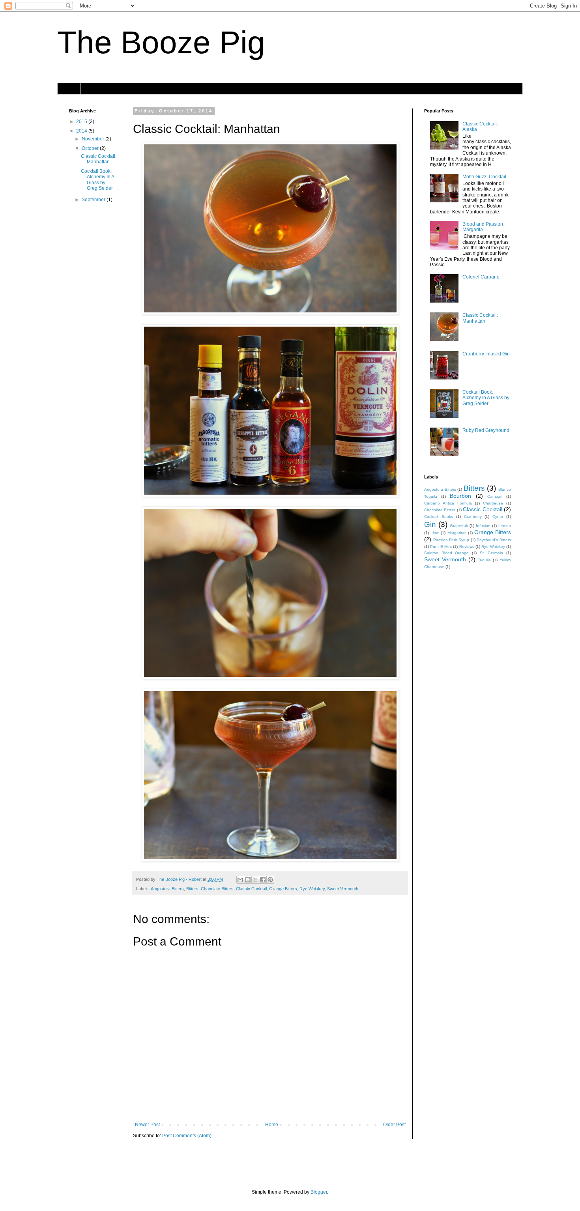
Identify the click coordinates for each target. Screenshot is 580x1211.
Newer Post (147, 1124)
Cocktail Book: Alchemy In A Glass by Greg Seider (97, 179)
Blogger (319, 1192)
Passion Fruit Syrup (451, 540)
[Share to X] (255, 880)
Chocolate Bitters (217, 888)
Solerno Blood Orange (446, 553)
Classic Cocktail (251, 888)
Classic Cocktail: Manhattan (98, 158)
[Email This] (240, 880)
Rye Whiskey (312, 888)
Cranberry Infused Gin (486, 354)
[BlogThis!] (248, 880)
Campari (494, 496)
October (91, 148)
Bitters (192, 888)
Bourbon (460, 496)
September (94, 199)
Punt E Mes (441, 546)
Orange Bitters (283, 888)
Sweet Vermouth (342, 888)
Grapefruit (459, 525)
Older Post (394, 1124)
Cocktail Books (438, 516)
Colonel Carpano (481, 277)
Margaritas (456, 533)
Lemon (504, 525)
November (93, 139)
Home (68, 89)
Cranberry (473, 516)
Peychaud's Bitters (494, 540)
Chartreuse (493, 503)
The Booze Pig (161, 42)
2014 (82, 131)
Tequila (484, 560)
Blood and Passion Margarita (482, 226)
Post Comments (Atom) (186, 1135)
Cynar (497, 516)
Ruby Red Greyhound (485, 430)
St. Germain (491, 553)
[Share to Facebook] (263, 880)
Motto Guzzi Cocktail (484, 176)
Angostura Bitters (167, 888)
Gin (430, 524)
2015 (82, 121)
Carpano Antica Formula (448, 503)
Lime (434, 533)
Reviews (466, 546)
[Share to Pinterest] (270, 880)
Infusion (483, 525)
